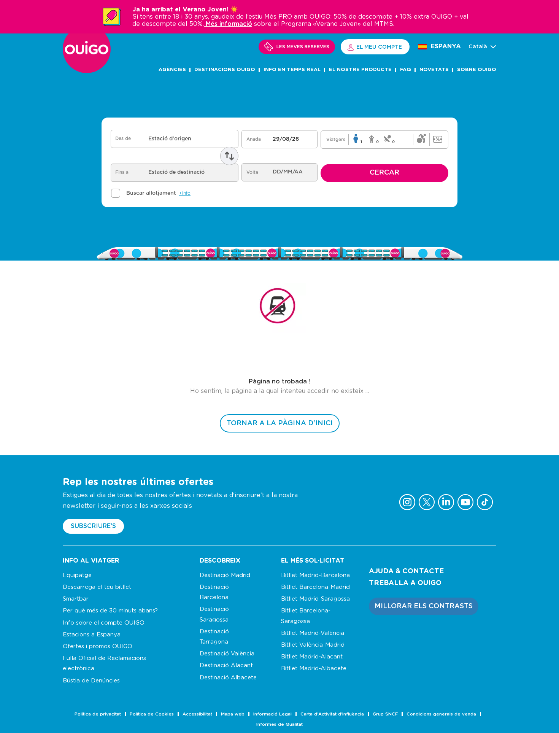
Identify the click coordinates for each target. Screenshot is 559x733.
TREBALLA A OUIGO (405, 583)
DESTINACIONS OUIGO (224, 69)
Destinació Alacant (226, 665)
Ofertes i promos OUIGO (97, 646)
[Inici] (87, 71)
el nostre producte (360, 69)
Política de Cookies (152, 714)
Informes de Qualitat (279, 724)
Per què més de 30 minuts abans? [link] (110, 611)
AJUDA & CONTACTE (406, 571)
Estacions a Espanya (92, 635)
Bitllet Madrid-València (312, 633)
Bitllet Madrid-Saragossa (315, 599)
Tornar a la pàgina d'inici (280, 423)
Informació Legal (272, 714)
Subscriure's (93, 526)
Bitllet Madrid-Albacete (313, 668)
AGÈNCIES (172, 69)
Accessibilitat (197, 714)
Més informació (228, 24)
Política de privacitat (98, 714)
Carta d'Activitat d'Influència (332, 714)
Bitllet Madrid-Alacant (312, 657)
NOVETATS (434, 69)
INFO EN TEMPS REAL (292, 69)
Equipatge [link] (77, 575)
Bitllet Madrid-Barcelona (315, 575)
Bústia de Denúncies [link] (91, 681)
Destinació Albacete (228, 678)
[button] (423, 606)
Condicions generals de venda (441, 714)
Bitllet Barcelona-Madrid (315, 587)
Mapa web (233, 714)
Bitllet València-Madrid (313, 645)
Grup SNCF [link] (385, 714)
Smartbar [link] (76, 599)
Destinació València (227, 654)
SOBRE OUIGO (476, 69)
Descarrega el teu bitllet (97, 587)
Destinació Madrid (225, 575)
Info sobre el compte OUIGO (104, 623)
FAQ (405, 69)
